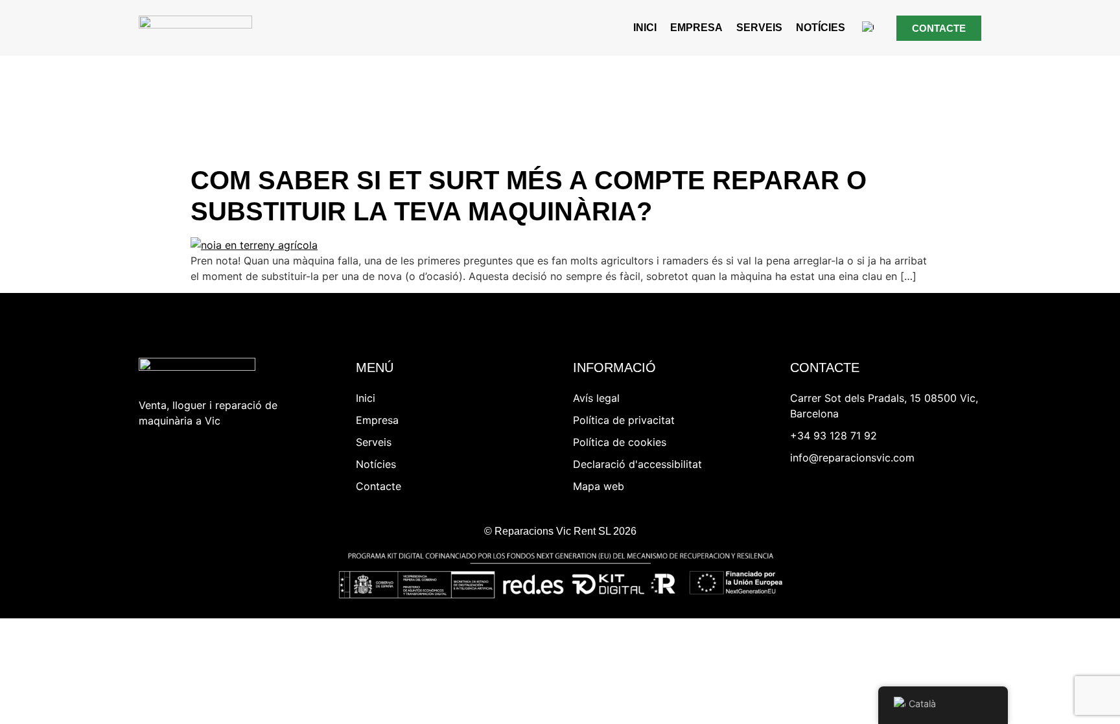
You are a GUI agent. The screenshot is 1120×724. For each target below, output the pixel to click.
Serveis (759, 27)
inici (645, 27)
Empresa (696, 27)
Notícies (820, 27)
